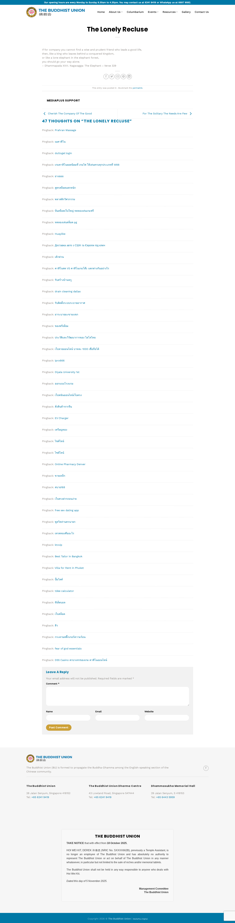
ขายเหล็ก (60, 475)
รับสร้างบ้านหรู (63, 279)
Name (49, 711)
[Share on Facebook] (106, 76)
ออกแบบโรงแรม (64, 383)
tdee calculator (64, 590)
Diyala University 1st (67, 372)
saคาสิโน (60, 141)
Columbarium (135, 11)
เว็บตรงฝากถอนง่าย (66, 498)
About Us (114, 11)
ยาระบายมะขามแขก (66, 314)
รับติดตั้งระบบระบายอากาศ (70, 302)
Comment (52, 683)
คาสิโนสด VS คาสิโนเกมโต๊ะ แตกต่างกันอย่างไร (82, 268)
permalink (137, 88)
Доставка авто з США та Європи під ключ (80, 245)
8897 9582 (184, 2)
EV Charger (62, 418)
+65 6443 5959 (165, 797)
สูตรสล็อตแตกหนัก (65, 187)
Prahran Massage (65, 130)
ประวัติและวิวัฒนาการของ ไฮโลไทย (75, 337)
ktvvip (58, 544)
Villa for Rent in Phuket (69, 567)
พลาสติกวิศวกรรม (65, 199)
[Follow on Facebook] (206, 768)
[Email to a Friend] (117, 76)
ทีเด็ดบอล (60, 602)
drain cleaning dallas (68, 291)
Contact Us (202, 11)
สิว (56, 625)
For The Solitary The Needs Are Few (165, 113)
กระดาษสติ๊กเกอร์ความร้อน (70, 637)
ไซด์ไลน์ (59, 441)
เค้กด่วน (59, 256)
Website (149, 711)
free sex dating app (67, 510)
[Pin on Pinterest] (123, 76)
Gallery (186, 11)
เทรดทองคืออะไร (64, 533)
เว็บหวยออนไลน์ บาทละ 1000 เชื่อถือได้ (77, 349)
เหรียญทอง (61, 429)
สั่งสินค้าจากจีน (63, 406)
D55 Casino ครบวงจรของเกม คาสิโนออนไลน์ (81, 660)
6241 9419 (150, 2)
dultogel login (63, 153)
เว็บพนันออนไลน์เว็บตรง (68, 395)
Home (101, 11)
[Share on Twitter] (111, 76)
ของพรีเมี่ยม (61, 326)
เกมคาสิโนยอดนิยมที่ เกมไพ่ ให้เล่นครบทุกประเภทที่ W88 (87, 164)
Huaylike (60, 233)
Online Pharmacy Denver (70, 464)
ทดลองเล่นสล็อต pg (66, 222)
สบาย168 (60, 487)
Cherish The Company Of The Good (69, 113)
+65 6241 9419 (40, 797)
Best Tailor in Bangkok (68, 556)
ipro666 (60, 360)
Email (98, 711)
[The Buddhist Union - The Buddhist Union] (55, 12)
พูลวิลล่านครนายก (65, 521)
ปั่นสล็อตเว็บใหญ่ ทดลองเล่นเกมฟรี (74, 210)
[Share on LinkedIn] (129, 76)
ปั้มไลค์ (59, 579)
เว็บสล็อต (60, 613)
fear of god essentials (68, 648)
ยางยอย (59, 176)
